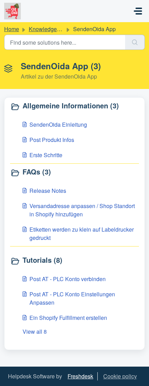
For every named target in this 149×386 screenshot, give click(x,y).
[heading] (74, 106)
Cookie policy (120, 376)
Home (11, 29)
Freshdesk (80, 376)
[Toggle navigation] (138, 11)
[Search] (135, 42)
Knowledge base (49, 29)
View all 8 (35, 331)
